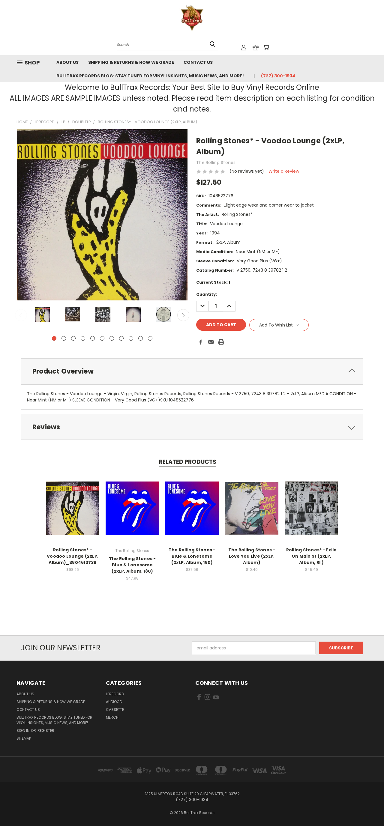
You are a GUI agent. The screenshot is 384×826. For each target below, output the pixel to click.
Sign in (23, 730)
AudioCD (114, 701)
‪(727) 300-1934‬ (278, 76)
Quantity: (206, 294)
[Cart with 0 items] (266, 47)
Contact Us (198, 62)
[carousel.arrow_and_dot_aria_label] (64, 338)
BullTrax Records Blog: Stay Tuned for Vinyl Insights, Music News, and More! (150, 76)
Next (183, 315)
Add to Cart (72, 512)
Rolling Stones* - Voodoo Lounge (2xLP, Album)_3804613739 (72, 556)
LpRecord (115, 693)
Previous (21, 315)
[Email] (211, 342)
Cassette (115, 709)
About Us (67, 62)
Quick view (72, 501)
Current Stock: (213, 282)
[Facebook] (201, 342)
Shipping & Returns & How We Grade (131, 62)
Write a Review (283, 171)
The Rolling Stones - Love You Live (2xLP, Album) (251, 556)
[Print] (221, 342)
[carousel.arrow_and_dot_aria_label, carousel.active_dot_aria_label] (54, 338)
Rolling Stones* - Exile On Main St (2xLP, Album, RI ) (311, 556)
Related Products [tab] (187, 462)
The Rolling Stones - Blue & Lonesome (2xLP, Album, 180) (132, 565)
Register (46, 730)
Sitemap (23, 738)
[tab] (192, 371)
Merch (112, 717)
